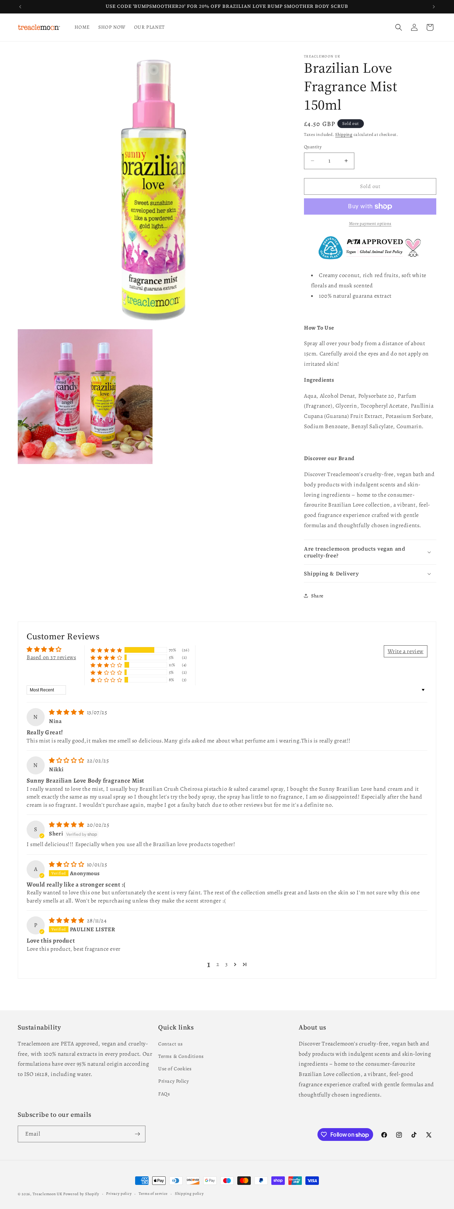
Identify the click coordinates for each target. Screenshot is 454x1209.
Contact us (170, 1043)
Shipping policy (189, 1193)
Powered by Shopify (81, 1194)
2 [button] (218, 964)
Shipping (344, 134)
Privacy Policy (173, 1081)
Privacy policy (119, 1193)
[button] (398, 27)
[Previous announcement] (20, 6)
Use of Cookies (175, 1068)
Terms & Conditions (181, 1056)
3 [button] (226, 964)
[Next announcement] (434, 6)
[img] (67, 712)
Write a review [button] (405, 651)
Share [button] (317, 595)
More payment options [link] (370, 223)
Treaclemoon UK (47, 1194)
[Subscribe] (137, 1134)
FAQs (164, 1093)
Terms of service (153, 1193)
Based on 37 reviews (51, 657)
